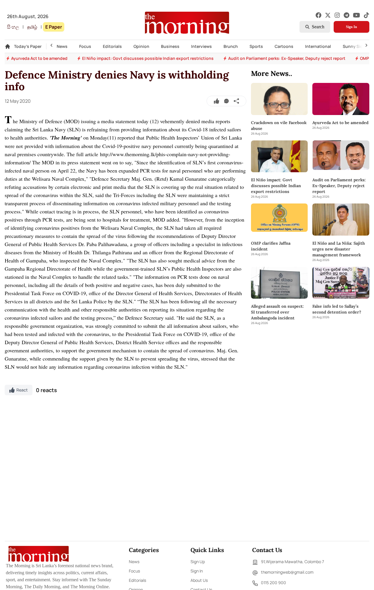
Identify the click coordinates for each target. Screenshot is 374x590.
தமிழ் (32, 27)
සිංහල (13, 27)
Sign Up (198, 561)
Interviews (201, 46)
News (62, 46)
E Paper (53, 27)
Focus (85, 46)
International (318, 46)
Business (170, 46)
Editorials (112, 46)
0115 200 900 (273, 582)
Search (318, 26)
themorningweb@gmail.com (287, 572)
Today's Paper (27, 46)
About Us (199, 580)
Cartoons (284, 46)
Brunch (231, 46)
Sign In (351, 27)
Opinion (141, 46)
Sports (256, 46)
